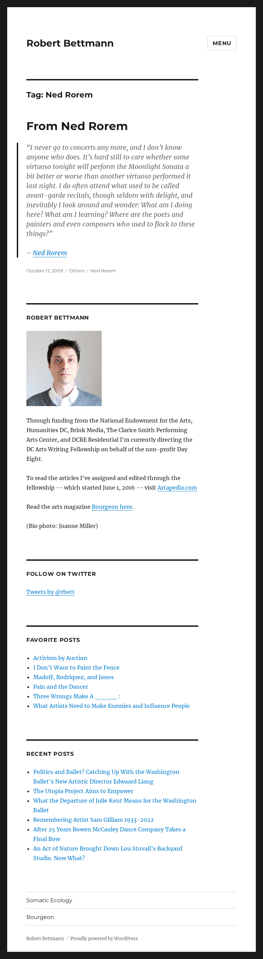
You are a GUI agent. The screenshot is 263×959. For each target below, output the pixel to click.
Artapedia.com (177, 487)
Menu (222, 43)
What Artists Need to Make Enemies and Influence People (111, 705)
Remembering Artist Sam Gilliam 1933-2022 (93, 819)
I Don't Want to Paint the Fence (76, 667)
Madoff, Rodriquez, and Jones (73, 677)
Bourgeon (40, 917)
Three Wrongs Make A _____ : (77, 696)
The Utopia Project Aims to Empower (83, 791)
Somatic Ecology (49, 900)
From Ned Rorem (77, 126)
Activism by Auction (60, 658)
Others (76, 270)
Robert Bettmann (70, 43)
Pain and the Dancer (60, 686)
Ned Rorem (50, 253)
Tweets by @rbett (50, 591)
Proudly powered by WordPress (104, 939)
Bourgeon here (112, 506)
